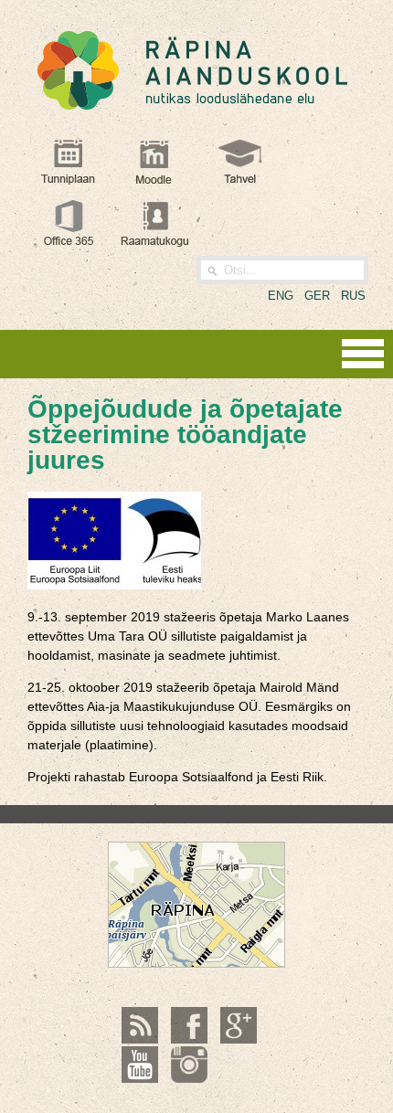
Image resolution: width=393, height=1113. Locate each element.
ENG (280, 295)
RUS (353, 295)
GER (317, 295)
